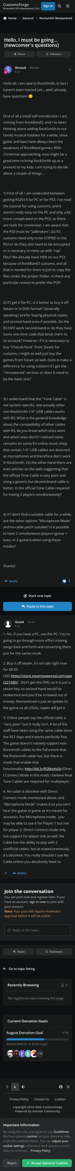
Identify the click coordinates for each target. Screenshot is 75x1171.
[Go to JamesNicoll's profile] (16, 1053)
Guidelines (61, 1132)
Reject (12, 1163)
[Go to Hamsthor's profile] (10, 1053)
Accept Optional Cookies (49, 1163)
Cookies (60, 1099)
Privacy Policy (19, 1099)
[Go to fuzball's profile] (22, 1053)
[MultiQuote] (6, 873)
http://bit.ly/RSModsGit (43, 768)
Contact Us (41, 1099)
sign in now (37, 902)
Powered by (37, 1111)
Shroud (20, 68)
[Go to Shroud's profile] (8, 70)
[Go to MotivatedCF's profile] (34, 1053)
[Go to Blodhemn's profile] (28, 1053)
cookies (31, 1136)
